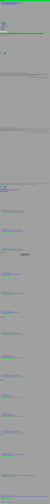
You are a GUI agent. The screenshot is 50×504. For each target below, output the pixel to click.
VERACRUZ (2, 25)
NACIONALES (7, 335)
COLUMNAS (2, 29)
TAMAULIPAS (3, 22)
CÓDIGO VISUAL (3, 335)
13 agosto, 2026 (3, 453)
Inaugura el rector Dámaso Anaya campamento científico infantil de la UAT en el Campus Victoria (11, 3)
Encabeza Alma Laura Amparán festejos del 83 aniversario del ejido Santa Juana (8, 189)
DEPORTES (2, 28)
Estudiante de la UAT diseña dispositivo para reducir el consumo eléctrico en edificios (10, 2)
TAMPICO (4, 24)
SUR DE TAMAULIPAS (12, 377)
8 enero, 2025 (3, 355)
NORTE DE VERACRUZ (6, 26)
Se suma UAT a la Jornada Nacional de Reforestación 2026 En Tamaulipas (9, 4)
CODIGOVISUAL (6, 35)
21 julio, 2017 (3, 430)
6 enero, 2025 (3, 394)
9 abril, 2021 (3, 374)
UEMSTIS (2, 27)
